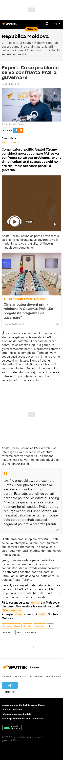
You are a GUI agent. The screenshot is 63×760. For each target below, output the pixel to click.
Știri (50, 626)
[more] (57, 324)
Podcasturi (40, 626)
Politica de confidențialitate (16, 713)
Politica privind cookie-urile (16, 718)
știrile (35, 602)
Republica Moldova (11, 626)
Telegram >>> (12, 610)
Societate (21, 676)
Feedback (38, 718)
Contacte (6, 709)
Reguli (41, 704)
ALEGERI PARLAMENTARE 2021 (25, 299)
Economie (36, 676)
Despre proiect (10, 704)
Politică (27, 626)
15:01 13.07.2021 (10, 83)
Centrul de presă (28, 704)
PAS (18, 632)
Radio (42, 614)
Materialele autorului (10, 142)
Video (19, 614)
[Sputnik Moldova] (10, 25)
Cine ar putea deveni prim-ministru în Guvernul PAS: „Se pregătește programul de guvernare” (28, 310)
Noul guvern (30, 632)
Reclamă (17, 709)
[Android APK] (12, 728)
